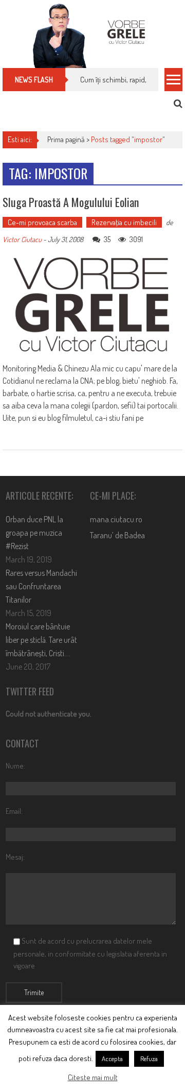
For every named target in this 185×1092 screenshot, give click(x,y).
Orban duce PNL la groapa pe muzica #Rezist (34, 532)
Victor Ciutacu (22, 239)
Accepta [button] (112, 1058)
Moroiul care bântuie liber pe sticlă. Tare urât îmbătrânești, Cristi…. (41, 639)
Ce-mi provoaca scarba (42, 222)
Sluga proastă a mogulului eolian (71, 202)
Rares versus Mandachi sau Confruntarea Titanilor (41, 586)
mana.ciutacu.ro (116, 519)
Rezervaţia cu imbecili (124, 222)
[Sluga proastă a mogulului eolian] (92, 304)
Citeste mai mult (93, 1077)
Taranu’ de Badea (117, 535)
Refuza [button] (149, 1058)
